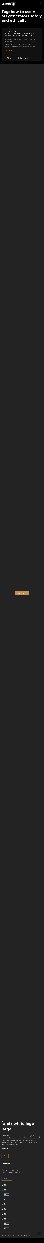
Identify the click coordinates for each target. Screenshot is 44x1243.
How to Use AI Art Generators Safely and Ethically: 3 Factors (19, 34)
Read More (8, 50)
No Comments (22, 58)
